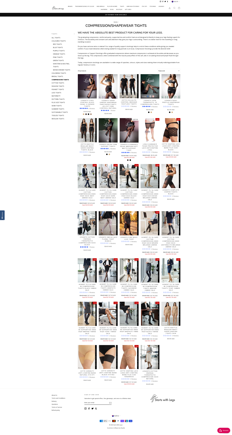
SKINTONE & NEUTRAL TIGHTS (61, 65)
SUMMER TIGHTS (58, 109)
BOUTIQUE (119, 9)
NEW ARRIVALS (100, 6)
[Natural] (83, 114)
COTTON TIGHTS (58, 83)
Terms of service (57, 407)
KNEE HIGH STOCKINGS (133, 6)
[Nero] (130, 160)
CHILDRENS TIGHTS (59, 73)
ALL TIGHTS (56, 38)
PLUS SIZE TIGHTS (58, 102)
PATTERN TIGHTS (58, 99)
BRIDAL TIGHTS (57, 76)
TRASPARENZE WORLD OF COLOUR (84, 6)
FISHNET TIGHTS (58, 89)
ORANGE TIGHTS (59, 54)
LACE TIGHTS (56, 93)
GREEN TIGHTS (58, 60)
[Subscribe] (110, 403)
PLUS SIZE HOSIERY (112, 6)
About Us (54, 395)
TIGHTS (122, 6)
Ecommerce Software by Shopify (116, 428)
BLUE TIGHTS (58, 47)
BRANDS (70, 6)
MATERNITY (56, 96)
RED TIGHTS (57, 44)
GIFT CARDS (128, 9)
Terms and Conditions (58, 398)
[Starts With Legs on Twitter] (92, 408)
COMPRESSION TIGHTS (60, 80)
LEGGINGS (161, 6)
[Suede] (91, 114)
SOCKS (112, 9)
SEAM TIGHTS (57, 106)
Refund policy (56, 410)
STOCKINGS (153, 6)
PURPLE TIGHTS (59, 51)
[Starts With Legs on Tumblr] (96, 408)
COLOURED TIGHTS (59, 41)
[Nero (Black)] (88, 114)
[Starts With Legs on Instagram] (85, 408)
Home (115, 22)
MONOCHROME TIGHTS (61, 70)
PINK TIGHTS (58, 57)
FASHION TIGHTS (58, 86)
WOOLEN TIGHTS (58, 119)
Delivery (54, 401)
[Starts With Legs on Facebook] (89, 408)
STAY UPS (144, 6)
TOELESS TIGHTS (58, 115)
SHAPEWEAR (104, 9)
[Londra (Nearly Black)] (86, 114)
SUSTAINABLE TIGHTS (60, 112)
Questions (55, 404)
